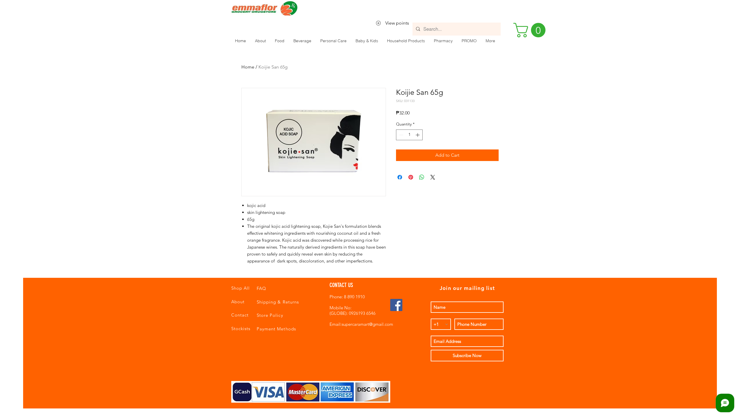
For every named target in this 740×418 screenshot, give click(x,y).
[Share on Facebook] (399, 177)
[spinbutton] (409, 135)
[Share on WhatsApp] (421, 177)
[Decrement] (400, 135)
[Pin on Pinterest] (410, 177)
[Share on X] (432, 177)
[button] (279, 41)
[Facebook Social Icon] (396, 305)
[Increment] (418, 135)
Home (247, 67)
